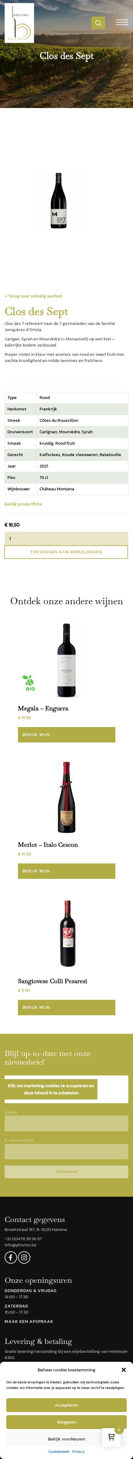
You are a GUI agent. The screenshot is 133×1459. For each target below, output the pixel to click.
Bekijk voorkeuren (66, 1438)
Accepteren (66, 1404)
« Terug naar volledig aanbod (33, 296)
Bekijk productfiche (23, 504)
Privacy (78, 1451)
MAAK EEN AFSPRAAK (29, 1321)
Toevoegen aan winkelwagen (66, 552)
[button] (124, 1370)
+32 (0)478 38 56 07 (23, 1239)
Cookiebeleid (59, 1451)
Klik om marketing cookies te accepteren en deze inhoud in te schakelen (51, 1089)
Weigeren (66, 1421)
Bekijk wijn (36, 734)
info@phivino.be (20, 1245)
